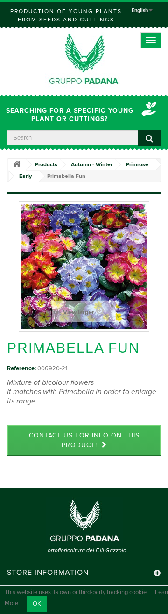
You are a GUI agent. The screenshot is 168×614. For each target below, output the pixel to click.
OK (37, 603)
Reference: (21, 368)
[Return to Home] (17, 165)
